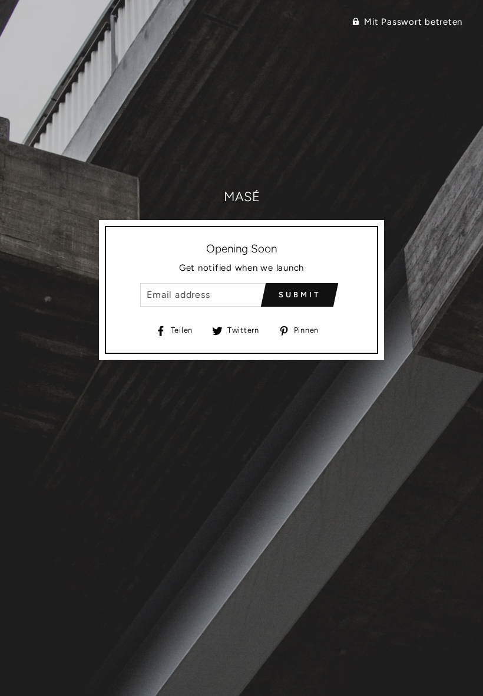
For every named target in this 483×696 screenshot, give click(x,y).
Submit (299, 294)
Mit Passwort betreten (413, 22)
